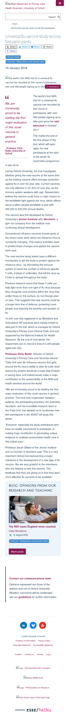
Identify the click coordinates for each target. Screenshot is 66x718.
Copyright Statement (21, 645)
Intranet (40, 654)
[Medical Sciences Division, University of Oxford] (33, 633)
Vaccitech (49, 219)
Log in (48, 654)
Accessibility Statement (43, 645)
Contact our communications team (30, 578)
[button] (60, 3)
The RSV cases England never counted (32, 526)
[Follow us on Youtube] (42, 625)
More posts (17, 551)
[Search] (59, 17)
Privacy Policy (44, 640)
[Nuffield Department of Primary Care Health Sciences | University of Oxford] (28, 4)
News (14, 24)
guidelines (24, 597)
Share (12, 46)
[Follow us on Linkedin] (24, 625)
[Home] (8, 24)
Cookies (18, 654)
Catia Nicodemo (18, 531)
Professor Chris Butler (18, 354)
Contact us (29, 654)
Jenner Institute (28, 219)
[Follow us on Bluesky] (33, 625)
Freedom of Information (26, 640)
